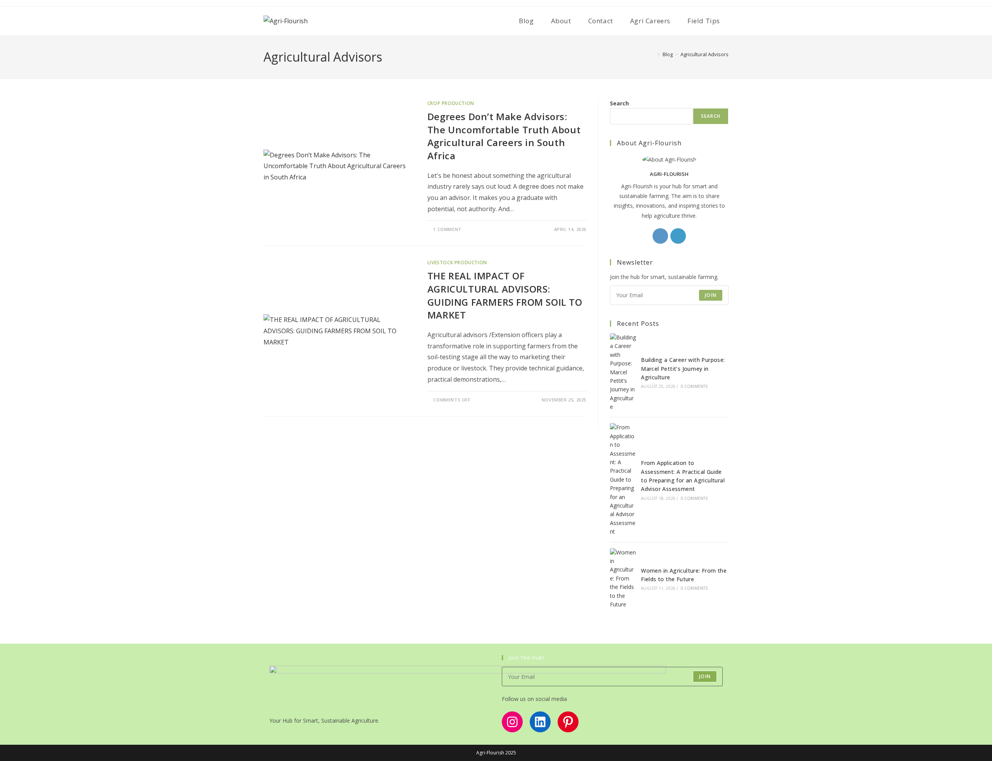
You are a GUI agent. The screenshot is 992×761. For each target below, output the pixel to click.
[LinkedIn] (678, 236)
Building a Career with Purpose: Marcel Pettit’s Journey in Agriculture (683, 368)
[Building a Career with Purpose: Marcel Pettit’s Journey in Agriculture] (623, 372)
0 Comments (694, 386)
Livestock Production (457, 262)
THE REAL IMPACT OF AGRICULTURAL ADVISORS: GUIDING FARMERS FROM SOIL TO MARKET (504, 295)
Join (710, 295)
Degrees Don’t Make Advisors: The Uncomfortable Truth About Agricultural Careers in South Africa (503, 136)
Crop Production (450, 103)
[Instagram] (660, 236)
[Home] (653, 54)
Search (619, 103)
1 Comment (447, 229)
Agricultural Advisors (704, 54)
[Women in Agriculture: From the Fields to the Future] (623, 578)
